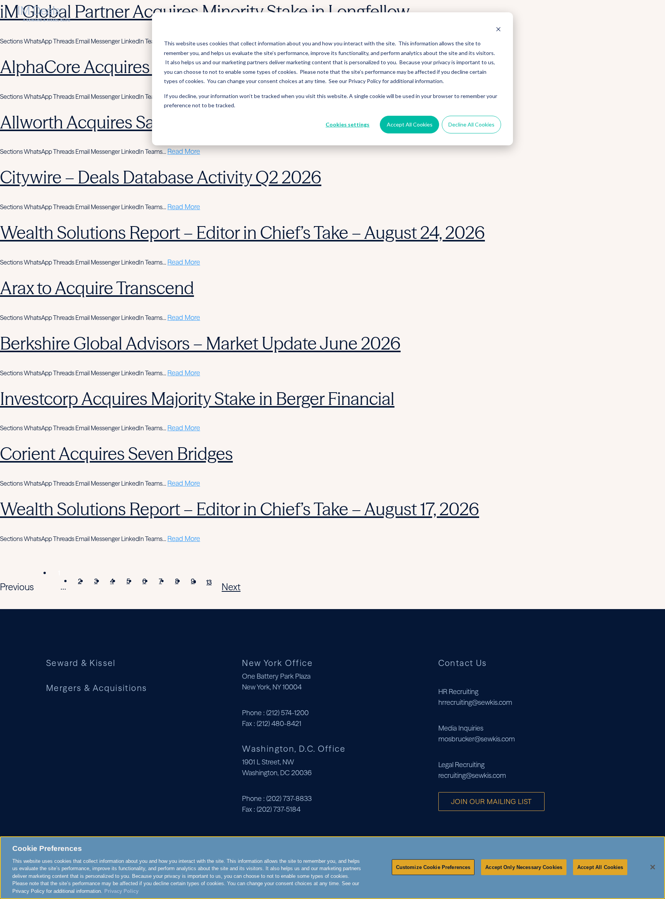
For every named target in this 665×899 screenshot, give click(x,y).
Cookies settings (347, 124)
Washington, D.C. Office (294, 749)
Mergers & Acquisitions (585, 13)
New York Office (277, 663)
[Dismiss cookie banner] (498, 29)
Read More (183, 151)
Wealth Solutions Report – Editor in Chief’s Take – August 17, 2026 (239, 508)
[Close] (652, 867)
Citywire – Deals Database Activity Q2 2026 (160, 177)
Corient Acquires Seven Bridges (116, 453)
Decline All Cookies (471, 124)
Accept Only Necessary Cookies (523, 867)
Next (231, 587)
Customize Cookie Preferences (433, 867)
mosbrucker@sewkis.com (476, 738)
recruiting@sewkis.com (472, 775)
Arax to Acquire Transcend (97, 287)
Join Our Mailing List (491, 801)
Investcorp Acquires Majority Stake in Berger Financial (197, 398)
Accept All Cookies (410, 124)
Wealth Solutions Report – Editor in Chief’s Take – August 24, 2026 (242, 232)
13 (209, 582)
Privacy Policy (121, 891)
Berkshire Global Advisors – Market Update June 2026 (200, 343)
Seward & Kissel (81, 663)
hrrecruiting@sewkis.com (475, 702)
